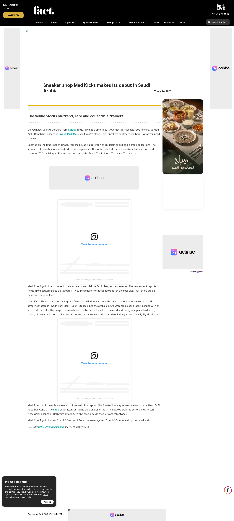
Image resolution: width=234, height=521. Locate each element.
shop (56, 409)
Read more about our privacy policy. (26, 496)
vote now (13, 15)
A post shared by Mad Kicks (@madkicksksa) (94, 279)
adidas (72, 129)
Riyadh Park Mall (68, 134)
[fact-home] (44, 10)
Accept (47, 501)
